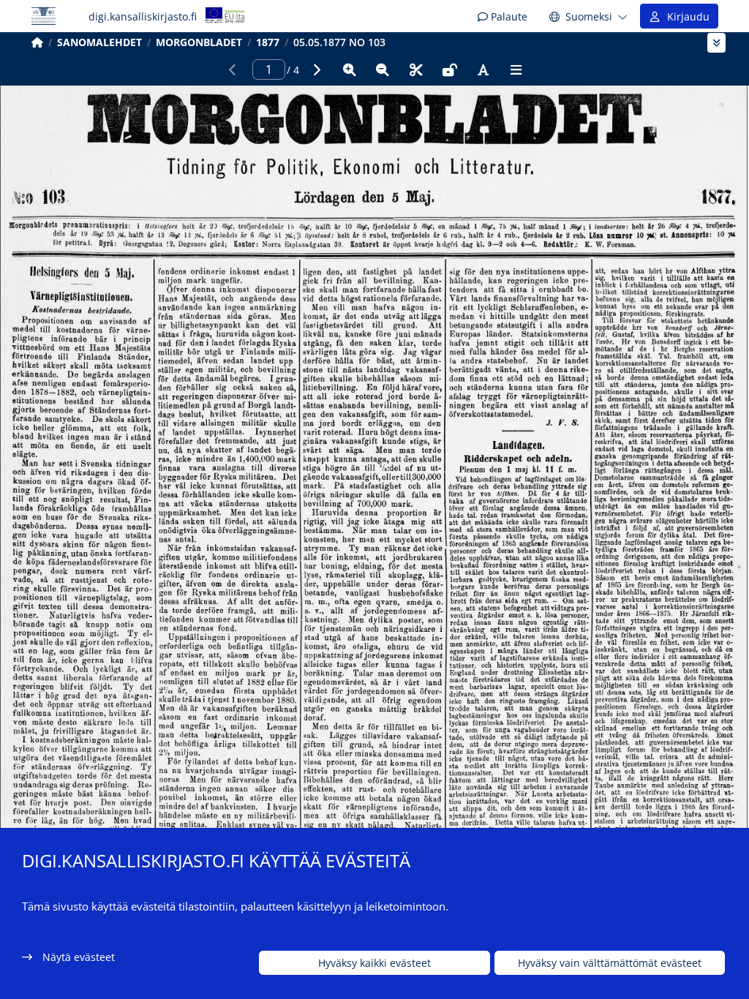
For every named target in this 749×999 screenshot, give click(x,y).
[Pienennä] (382, 69)
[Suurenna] (349, 69)
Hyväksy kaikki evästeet (374, 963)
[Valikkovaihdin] (716, 43)
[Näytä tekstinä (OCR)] (482, 69)
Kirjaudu (685, 16)
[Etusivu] (37, 42)
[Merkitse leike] (416, 69)
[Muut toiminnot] (516, 69)
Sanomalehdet (99, 42)
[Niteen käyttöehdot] (449, 69)
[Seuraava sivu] (316, 69)
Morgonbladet (199, 42)
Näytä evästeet (78, 957)
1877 (267, 42)
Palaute (507, 16)
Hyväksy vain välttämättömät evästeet (609, 963)
